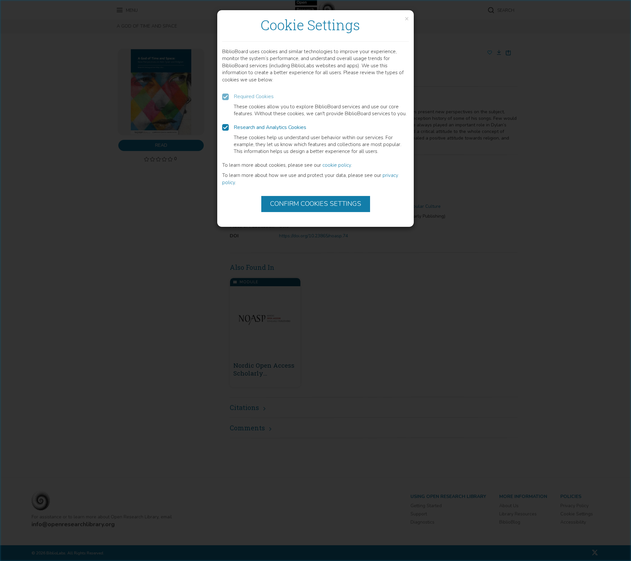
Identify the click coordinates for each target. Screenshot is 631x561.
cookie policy (336, 165)
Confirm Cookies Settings (315, 203)
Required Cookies (254, 96)
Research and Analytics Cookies (270, 127)
